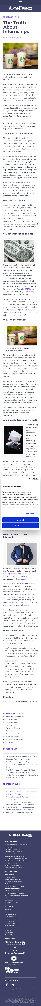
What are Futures (12, 725)
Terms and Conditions (11, 923)
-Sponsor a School (10, 898)
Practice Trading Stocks (12, 863)
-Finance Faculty (10, 877)
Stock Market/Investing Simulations (16, 844)
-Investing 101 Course (11, 902)
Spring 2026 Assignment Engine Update (21, 813)
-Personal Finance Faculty (13, 879)
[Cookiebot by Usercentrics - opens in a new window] (29, 479)
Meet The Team (9, 925)
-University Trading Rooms (13, 881)
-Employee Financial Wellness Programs (17, 895)
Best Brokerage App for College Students (21, 762)
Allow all (20, 520)
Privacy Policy (9, 921)
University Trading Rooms (13, 854)
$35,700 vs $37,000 (17, 315)
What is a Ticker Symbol (15, 739)
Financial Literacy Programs (13, 851)
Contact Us (8, 912)
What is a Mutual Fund (14, 734)
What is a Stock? (12, 737)
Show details (29, 514)
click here (28, 602)
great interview (25, 579)
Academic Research (11, 919)
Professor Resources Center (13, 867)
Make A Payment (10, 928)
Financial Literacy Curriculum (14, 849)
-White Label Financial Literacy (14, 893)
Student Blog (9, 935)
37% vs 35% (24, 310)
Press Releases (9, 916)
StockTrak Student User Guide (17, 717)
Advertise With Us (10, 914)
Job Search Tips (11, 17)
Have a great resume (12, 574)
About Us (8, 909)
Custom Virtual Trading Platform (15, 856)
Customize (19, 526)
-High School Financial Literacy (14, 886)
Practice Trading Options (12, 865)
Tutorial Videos (11, 719)
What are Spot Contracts (15, 731)
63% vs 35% (25, 286)
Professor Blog (9, 932)
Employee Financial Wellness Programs (17, 861)
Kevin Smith (17, 38)
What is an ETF (11, 742)
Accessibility (9, 930)
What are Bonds (12, 722)
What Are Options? (13, 728)
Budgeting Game (10, 847)
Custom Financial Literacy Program (16, 858)
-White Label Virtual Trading (13, 891)
